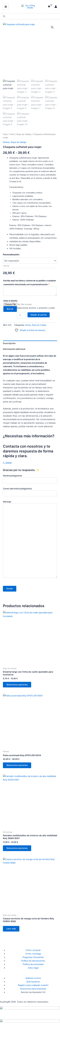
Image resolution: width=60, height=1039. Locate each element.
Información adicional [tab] (14, 349)
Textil (12, 134)
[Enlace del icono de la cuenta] (55, 6)
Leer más (11, 928)
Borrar (10, 309)
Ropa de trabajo (23, 134)
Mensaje (7, 501)
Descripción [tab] (9, 343)
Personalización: (11, 254)
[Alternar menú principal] (6, 6)
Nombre (12, 475)
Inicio (5, 134)
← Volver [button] (7, 462)
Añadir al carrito (38, 314)
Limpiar (6, 266)
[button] (4, 16)
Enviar (9, 588)
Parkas (6, 142)
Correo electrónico (17, 488)
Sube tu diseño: (10, 301)
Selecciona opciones (17, 684)
